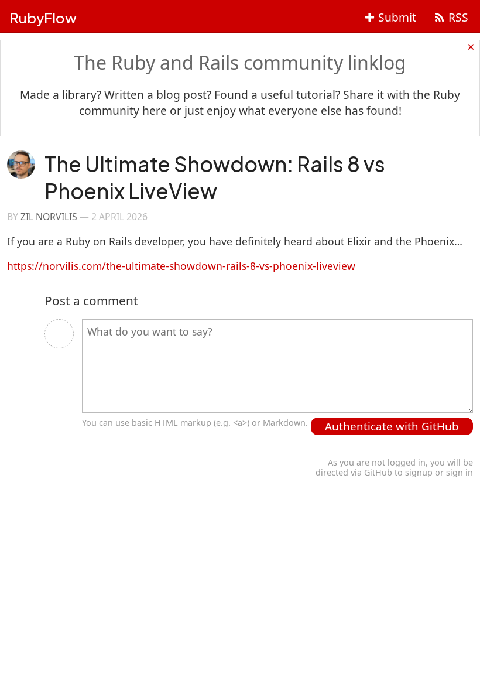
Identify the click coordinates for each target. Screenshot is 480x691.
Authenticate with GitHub (392, 426)
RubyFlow (43, 17)
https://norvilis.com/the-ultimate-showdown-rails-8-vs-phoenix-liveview (181, 266)
